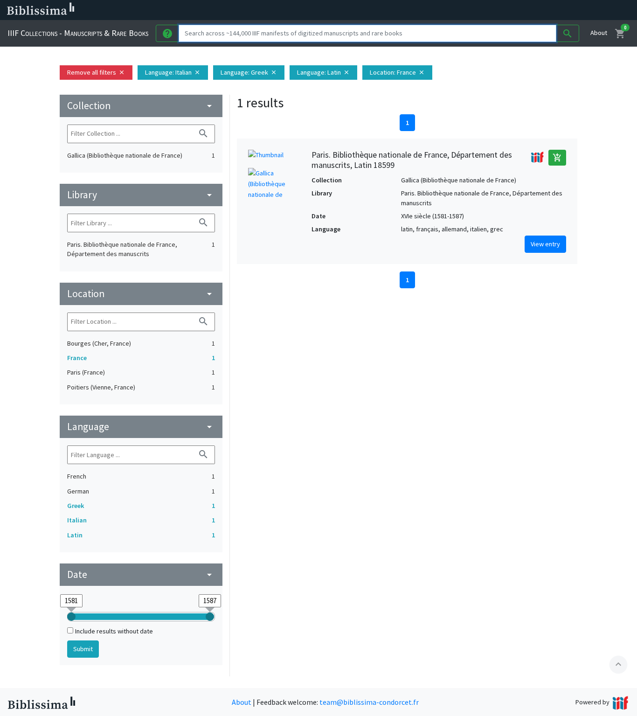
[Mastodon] (477, 10)
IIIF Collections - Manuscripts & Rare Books (77, 33)
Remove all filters (96, 72)
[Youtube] (492, 10)
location (141, 293)
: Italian (173, 72)
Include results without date (114, 631)
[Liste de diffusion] (432, 10)
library (141, 194)
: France (397, 72)
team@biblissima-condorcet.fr (369, 702)
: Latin (323, 72)
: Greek (249, 72)
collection (141, 105)
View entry (545, 244)
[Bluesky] (462, 10)
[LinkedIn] (447, 10)
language (141, 426)
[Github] (507, 10)
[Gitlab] (522, 10)
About (598, 32)
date (141, 574)
